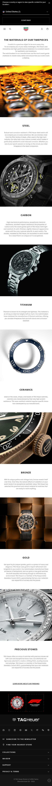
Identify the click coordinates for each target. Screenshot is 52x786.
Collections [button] (9, 752)
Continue (35, 20)
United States (11, 12)
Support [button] (7, 765)
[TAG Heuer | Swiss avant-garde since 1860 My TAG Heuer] (26, 719)
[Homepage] (26, 29)
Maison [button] (6, 759)
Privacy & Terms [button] (11, 771)
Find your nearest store (19, 745)
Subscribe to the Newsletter (21, 739)
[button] (42, 29)
